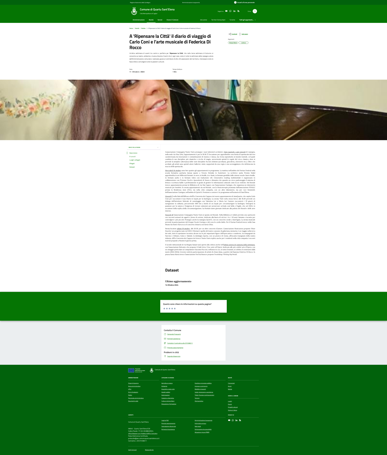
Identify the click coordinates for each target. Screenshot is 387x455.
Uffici (129, 389)
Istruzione (203, 20)
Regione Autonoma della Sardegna (140, 2)
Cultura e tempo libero (167, 401)
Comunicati (231, 383)
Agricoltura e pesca (167, 383)
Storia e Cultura (232, 410)
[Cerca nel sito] (255, 11)
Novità (151, 20)
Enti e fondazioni (133, 392)
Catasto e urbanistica (167, 398)
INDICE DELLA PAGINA (134, 147)
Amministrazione (139, 20)
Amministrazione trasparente (191, 2)
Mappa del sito (149, 450)
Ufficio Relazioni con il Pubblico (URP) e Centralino (142, 434)
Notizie (230, 389)
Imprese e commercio (201, 386)
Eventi (230, 404)
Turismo (232, 20)
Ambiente (164, 386)
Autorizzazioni (165, 395)
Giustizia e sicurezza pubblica (203, 383)
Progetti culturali (233, 407)
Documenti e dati (133, 401)
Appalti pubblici (165, 392)
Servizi (160, 20)
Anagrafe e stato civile (168, 389)
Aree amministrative (134, 386)
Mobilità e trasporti (200, 389)
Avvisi (229, 386)
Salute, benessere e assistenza (204, 392)
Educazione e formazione (168, 404)
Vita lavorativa (199, 401)
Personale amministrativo (136, 398)
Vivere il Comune (172, 20)
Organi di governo (133, 383)
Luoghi (230, 401)
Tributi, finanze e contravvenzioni (204, 395)
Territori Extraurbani (218, 20)
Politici (130, 395)
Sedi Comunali (132, 450)
